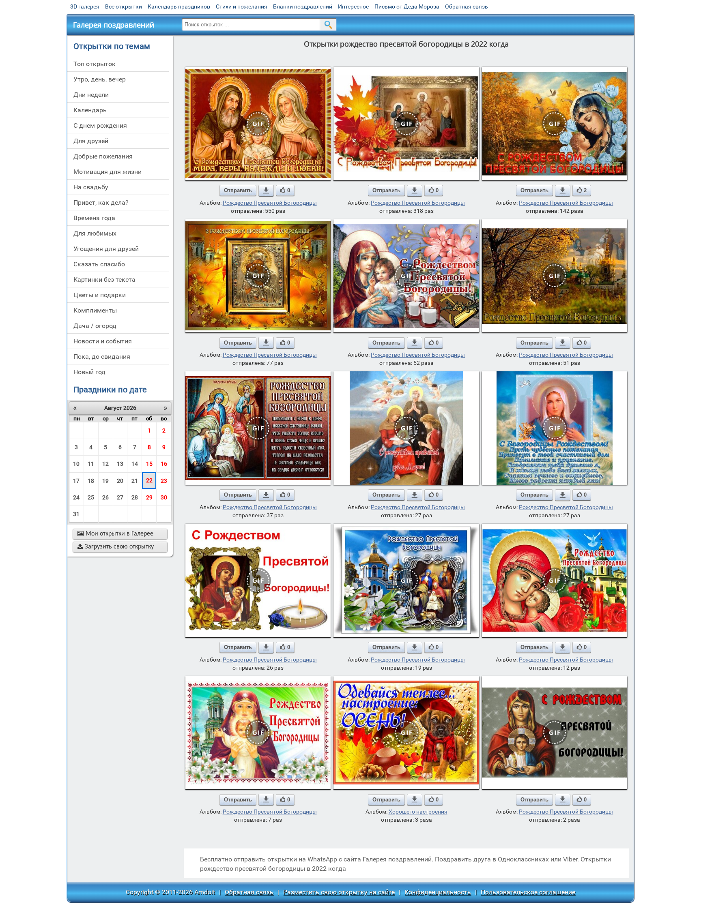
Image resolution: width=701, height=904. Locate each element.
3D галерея (84, 6)
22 (149, 480)
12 (105, 464)
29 (149, 497)
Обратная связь (466, 6)
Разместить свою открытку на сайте (339, 892)
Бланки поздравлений (302, 6)
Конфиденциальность (437, 892)
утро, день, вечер (99, 79)
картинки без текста (104, 279)
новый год (89, 372)
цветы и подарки (99, 295)
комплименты (95, 310)
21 (134, 481)
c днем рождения (100, 125)
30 (164, 497)
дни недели (91, 95)
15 (149, 464)
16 (164, 464)
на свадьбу (90, 187)
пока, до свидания (101, 356)
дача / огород (94, 326)
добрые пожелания (103, 156)
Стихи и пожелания (241, 6)
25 (91, 497)
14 (134, 464)
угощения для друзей (106, 249)
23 (164, 481)
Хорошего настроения (418, 811)
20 (120, 481)
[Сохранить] (266, 190)
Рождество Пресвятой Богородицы (270, 202)
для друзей (90, 141)
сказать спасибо (99, 264)
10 (76, 464)
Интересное (353, 6)
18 (91, 481)
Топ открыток (94, 64)
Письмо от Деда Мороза (406, 6)
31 (76, 514)
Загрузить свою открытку (115, 547)
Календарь (90, 110)
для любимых (94, 233)
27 (120, 497)
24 (76, 497)
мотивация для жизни (107, 172)
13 (120, 464)
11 (91, 464)
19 (105, 481)
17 (76, 481)
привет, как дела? (101, 202)
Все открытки (123, 6)
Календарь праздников (179, 6)
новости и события (102, 341)
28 (134, 497)
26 (105, 497)
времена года (94, 218)
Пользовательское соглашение (528, 892)
